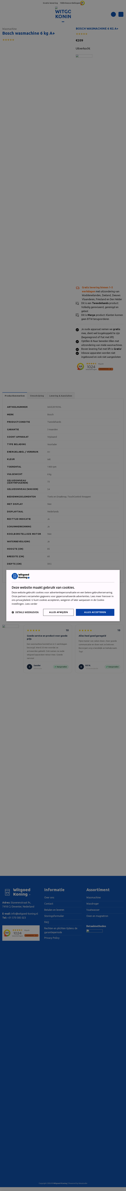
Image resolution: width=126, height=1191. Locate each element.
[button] (25, 612)
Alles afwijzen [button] (58, 612)
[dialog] (63, 595)
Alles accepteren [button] (95, 612)
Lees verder (31, 603)
